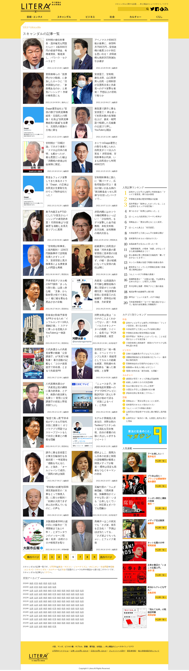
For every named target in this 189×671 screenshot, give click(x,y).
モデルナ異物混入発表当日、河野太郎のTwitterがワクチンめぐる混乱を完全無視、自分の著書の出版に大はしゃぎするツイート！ (105, 429)
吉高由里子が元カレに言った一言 (143, 244)
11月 (36, 591)
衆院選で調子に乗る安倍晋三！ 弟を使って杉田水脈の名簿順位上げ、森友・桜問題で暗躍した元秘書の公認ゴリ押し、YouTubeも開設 (105, 119)
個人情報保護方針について (148, 651)
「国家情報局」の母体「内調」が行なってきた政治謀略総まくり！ (147, 250)
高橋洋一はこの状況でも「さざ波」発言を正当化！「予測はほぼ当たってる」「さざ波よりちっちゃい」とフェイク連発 (105, 532)
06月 (41, 583)
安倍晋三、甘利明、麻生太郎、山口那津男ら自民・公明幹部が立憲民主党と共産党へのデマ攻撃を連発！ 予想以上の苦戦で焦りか (105, 85)
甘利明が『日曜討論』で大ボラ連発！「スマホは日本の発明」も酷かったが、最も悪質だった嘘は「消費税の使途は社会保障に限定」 (56, 154)
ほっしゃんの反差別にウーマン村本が (145, 216)
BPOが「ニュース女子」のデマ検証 (144, 297)
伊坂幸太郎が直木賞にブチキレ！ (140, 393)
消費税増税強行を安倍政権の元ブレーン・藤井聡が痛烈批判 (146, 358)
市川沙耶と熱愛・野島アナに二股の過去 (146, 286)
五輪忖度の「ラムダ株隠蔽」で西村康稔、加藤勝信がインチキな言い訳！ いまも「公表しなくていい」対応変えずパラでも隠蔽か (105, 498)
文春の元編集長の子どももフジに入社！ (143, 354)
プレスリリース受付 (117, 651)
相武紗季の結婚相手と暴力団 (141, 292)
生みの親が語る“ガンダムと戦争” (140, 386)
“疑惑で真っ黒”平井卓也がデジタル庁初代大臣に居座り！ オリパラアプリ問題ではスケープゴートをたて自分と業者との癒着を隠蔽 (57, 429)
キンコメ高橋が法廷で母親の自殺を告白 (146, 262)
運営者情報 (131, 651)
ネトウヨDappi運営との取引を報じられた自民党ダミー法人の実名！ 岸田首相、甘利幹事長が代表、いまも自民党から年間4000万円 (105, 154)
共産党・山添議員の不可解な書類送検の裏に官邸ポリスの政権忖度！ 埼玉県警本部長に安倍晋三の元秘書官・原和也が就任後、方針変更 (105, 291)
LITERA (53, 567)
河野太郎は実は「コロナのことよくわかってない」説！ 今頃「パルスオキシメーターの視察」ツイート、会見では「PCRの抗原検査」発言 (105, 326)
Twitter (152, 9)
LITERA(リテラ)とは (60, 651)
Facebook (157, 9)
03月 (50, 587)
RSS (166, 9)
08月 (31, 583)
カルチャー (53, 569)
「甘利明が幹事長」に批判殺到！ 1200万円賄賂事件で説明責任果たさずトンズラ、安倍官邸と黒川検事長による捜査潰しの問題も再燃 (57, 257)
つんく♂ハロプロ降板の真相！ (142, 274)
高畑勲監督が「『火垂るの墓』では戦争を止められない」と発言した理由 (147, 280)
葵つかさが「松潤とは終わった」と (144, 211)
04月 (45, 587)
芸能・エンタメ (34, 18)
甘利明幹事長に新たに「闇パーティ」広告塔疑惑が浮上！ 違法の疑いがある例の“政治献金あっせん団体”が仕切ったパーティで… (105, 188)
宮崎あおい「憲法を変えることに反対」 (146, 222)
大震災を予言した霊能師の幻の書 (140, 389)
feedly (162, 9)
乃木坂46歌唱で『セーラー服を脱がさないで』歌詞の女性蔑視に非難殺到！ (147, 303)
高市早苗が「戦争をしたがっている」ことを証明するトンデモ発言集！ (147, 205)
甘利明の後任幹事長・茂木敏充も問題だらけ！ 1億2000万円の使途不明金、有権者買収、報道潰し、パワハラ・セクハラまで (56, 50)
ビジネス (90, 18)
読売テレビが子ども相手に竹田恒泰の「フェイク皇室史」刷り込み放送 (147, 193)
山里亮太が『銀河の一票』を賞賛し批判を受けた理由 (146, 419)
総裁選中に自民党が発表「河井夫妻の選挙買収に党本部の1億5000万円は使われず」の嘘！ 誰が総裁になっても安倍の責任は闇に (105, 257)
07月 (36, 583)
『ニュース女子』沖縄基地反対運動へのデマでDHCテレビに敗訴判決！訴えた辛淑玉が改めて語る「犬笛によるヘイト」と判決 (105, 394)
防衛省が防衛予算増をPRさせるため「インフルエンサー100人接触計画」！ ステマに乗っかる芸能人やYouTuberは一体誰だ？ (57, 326)
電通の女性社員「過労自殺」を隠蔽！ (142, 371)
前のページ (33, 557)
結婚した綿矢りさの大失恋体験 (139, 382)
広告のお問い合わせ (99, 651)
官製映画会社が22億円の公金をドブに (142, 363)
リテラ (47, 572)
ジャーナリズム (80, 567)
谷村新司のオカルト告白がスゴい (143, 238)
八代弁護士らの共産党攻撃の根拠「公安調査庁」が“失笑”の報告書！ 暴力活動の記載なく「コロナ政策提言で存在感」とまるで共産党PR (57, 360)
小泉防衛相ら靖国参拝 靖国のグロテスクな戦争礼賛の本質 (146, 344)
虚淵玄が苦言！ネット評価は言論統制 (142, 379)
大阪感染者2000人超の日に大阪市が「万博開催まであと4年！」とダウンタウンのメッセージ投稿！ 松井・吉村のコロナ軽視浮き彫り (57, 532)
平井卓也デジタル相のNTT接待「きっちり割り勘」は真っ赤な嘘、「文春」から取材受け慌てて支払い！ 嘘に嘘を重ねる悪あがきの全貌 (57, 291)
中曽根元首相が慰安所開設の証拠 (143, 199)
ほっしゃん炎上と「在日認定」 (142, 227)
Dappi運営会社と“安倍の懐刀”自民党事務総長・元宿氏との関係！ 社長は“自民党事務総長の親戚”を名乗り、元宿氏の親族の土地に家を (57, 119)
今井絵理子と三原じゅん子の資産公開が (146, 233)
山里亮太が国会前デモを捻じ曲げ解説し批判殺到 (146, 413)
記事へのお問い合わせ (79, 651)
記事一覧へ (161, 461)
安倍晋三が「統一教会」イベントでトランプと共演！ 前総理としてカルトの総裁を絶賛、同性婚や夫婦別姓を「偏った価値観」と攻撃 (105, 360)
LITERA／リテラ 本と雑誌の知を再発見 (41, 7)
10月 (31, 587)
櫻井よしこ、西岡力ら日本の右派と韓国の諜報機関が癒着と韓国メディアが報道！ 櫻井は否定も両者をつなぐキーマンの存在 (105, 463)
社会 (64, 569)
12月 (31, 591)
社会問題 (104, 567)
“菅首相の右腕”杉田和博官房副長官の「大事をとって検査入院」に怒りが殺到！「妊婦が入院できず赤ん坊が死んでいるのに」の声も (57, 498)
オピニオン (94, 567)
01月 (54, 583)
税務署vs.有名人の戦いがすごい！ (141, 367)
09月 (45, 591)
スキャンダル (41, 569)
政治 (60, 567)
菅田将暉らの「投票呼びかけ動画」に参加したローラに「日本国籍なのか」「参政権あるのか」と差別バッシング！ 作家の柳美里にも (57, 85)
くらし (159, 18)
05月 (45, 583)
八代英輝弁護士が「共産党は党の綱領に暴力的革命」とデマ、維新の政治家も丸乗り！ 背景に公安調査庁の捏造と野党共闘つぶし (57, 394)
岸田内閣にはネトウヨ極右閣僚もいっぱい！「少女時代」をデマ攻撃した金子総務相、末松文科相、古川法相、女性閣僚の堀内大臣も (105, 222)
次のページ (106, 557)
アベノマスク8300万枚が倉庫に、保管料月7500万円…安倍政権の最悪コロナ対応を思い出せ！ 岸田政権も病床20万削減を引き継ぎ (105, 50)
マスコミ (68, 567)
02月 (50, 583)
